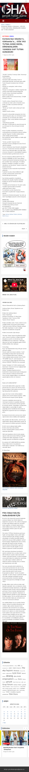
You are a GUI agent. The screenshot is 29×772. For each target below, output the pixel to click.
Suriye (3, 692)
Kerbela (20, 214)
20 (14, 716)
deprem (24, 673)
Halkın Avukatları (6, 686)
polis (17, 690)
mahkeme (4, 690)
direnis (3, 676)
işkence (18, 688)
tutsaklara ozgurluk (15, 692)
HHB (3, 688)
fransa (24, 679)
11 (7, 714)
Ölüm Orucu (5, 216)
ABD (19, 665)
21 (18, 716)
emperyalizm (8, 679)
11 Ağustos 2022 (6, 55)
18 (7, 716)
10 (4, 714)
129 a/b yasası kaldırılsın (8, 665)
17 (4, 716)
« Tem (4, 722)
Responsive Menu (26, 1)
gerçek (9, 682)
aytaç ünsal (9, 673)
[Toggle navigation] (3, 21)
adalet (10, 668)
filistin (20, 679)
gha (13, 55)
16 (25, 714)
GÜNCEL (11, 36)
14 (18, 714)
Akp (23, 668)
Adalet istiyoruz (17, 668)
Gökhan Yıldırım (13, 214)
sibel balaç (22, 690)
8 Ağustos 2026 (7, 751)
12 (11, 714)
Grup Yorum (7, 684)
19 (11, 716)
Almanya (16, 671)
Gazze (3, 682)
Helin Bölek (22, 686)
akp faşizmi (7, 670)
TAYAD (8, 692)
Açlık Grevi (16, 673)
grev (25, 682)
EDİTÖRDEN (5, 36)
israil (14, 688)
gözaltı (24, 684)
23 (25, 716)
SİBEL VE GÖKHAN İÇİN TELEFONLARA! (14, 223)
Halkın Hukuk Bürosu (15, 686)
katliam (22, 688)
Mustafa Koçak (11, 690)
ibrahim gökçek (8, 688)
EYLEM (15, 679)
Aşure (23, 228)
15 (21, 714)
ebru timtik (17, 676)
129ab (15, 665)
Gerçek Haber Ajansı (17, 682)
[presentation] (24, 728)
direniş (7, 214)
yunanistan (5, 694)
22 (21, 716)
